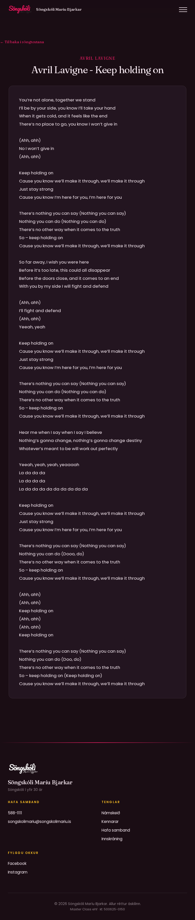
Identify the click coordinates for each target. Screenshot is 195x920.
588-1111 (15, 813)
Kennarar (110, 821)
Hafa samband (116, 830)
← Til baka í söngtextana (22, 41)
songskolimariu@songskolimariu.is (39, 821)
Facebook (17, 863)
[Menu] (183, 10)
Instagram (17, 872)
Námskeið (111, 813)
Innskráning (112, 838)
